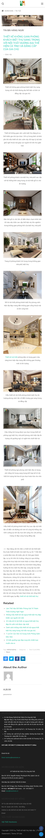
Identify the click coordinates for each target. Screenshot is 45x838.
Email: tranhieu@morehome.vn (11, 757)
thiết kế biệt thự (11, 650)
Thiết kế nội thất (11, 357)
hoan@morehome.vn (12, 791)
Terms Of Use (16, 833)
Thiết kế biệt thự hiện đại (25, 830)
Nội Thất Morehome (9, 822)
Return (8, 652)
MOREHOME (8, 11)
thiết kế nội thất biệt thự (29, 596)
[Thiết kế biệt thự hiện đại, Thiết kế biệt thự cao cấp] (22, 3)
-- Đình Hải (7, 54)
